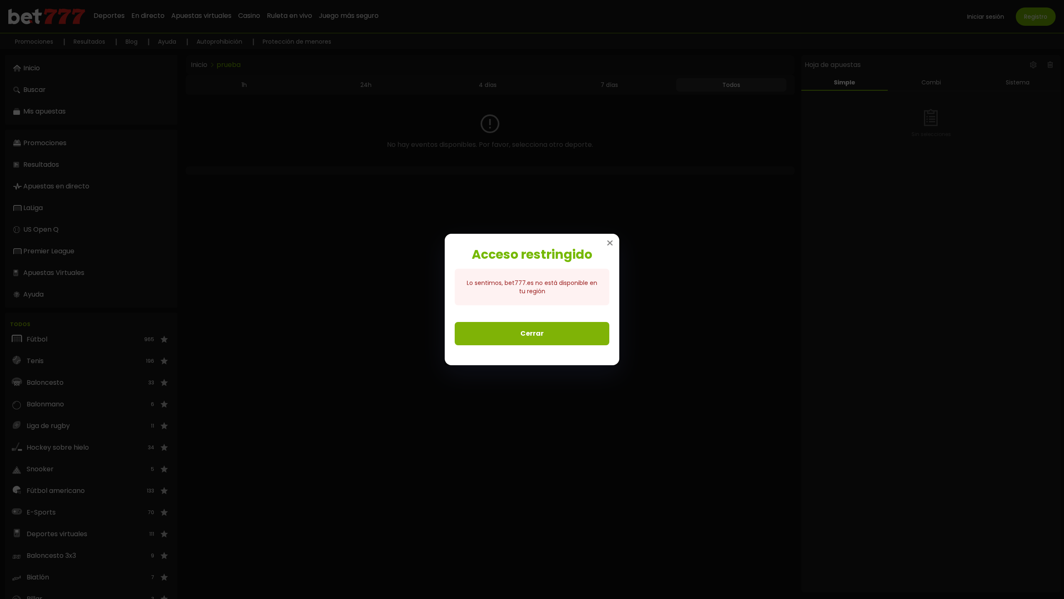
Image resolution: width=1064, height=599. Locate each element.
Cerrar (532, 333)
